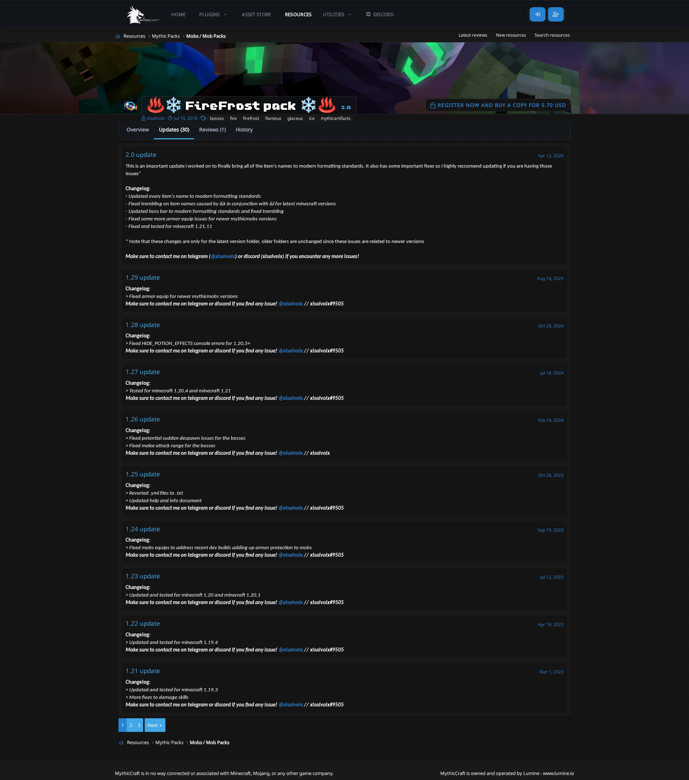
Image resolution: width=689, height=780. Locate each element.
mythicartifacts (336, 118)
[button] (214, 14)
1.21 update (143, 671)
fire (233, 118)
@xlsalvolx (223, 257)
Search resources (552, 35)
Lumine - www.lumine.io (548, 773)
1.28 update (143, 325)
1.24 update (143, 529)
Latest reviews (473, 35)
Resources (298, 14)
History (244, 129)
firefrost (251, 118)
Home (178, 14)
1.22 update (143, 623)
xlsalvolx (155, 118)
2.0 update (141, 154)
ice (312, 118)
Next (152, 725)
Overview (138, 129)
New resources (511, 35)
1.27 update (143, 372)
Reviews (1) (212, 129)
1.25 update (143, 474)
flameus (273, 118)
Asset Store (256, 14)
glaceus (295, 118)
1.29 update (143, 277)
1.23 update (143, 576)
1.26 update (143, 419)
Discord (383, 14)
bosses (217, 118)
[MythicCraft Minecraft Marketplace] (143, 14)
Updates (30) (174, 129)
